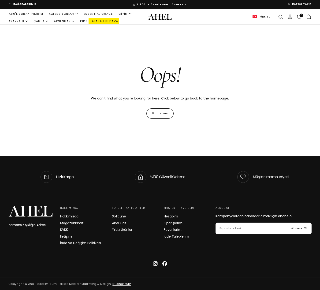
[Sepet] (309, 17)
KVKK (64, 229)
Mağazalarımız (72, 223)
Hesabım (171, 216)
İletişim (66, 236)
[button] (280, 17)
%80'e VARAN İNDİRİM (25, 13)
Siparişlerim (173, 223)
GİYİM (123, 13)
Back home (160, 113)
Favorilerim (173, 229)
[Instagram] (155, 263)
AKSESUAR (62, 21)
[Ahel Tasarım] (30, 211)
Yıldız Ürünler (122, 229)
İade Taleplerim (176, 236)
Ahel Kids (119, 223)
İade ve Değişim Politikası (80, 243)
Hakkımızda (69, 216)
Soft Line (119, 216)
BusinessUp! (121, 284)
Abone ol (299, 228)
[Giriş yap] (290, 17)
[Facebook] (164, 263)
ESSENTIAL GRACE (98, 13)
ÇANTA (39, 21)
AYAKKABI (16, 21)
